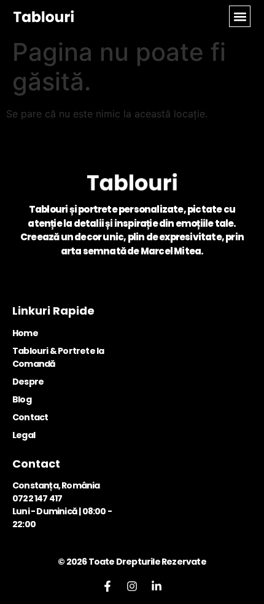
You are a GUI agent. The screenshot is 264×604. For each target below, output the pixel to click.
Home (25, 333)
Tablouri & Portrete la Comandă (58, 357)
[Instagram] (132, 586)
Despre (28, 381)
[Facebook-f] (107, 586)
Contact (30, 417)
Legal (23, 435)
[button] (239, 16)
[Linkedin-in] (156, 586)
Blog (21, 399)
